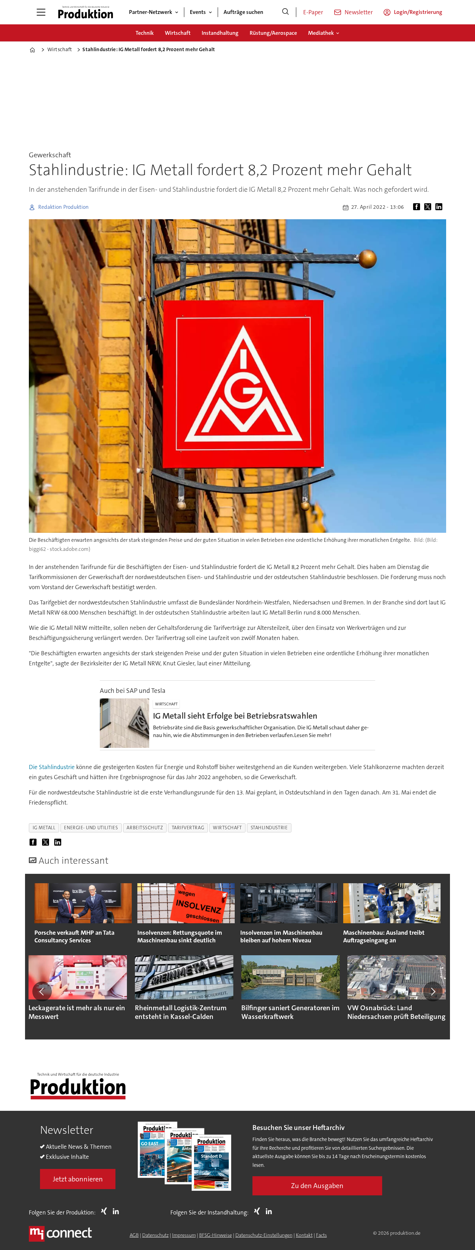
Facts (321, 1235)
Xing (105, 1211)
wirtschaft (227, 828)
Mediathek (321, 33)
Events (198, 12)
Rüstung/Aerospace (273, 33)
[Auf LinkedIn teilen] (440, 207)
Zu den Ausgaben (317, 1185)
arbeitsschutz (145, 828)
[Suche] (285, 12)
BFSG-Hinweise (215, 1235)
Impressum (184, 1235)
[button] (42, 991)
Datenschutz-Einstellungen (263, 1235)
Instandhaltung (220, 33)
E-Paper (313, 12)
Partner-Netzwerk (150, 12)
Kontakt (304, 1235)
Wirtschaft (178, 33)
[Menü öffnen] (41, 12)
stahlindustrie (269, 828)
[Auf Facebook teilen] (418, 207)
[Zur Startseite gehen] (85, 12)
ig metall (44, 828)
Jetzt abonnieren (78, 1179)
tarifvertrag (188, 828)
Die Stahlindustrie (52, 767)
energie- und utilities (91, 828)
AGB (134, 1235)
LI (117, 1211)
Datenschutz (155, 1235)
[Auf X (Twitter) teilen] (429, 207)
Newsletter (359, 12)
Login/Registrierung (418, 12)
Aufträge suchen (243, 12)
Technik (145, 33)
